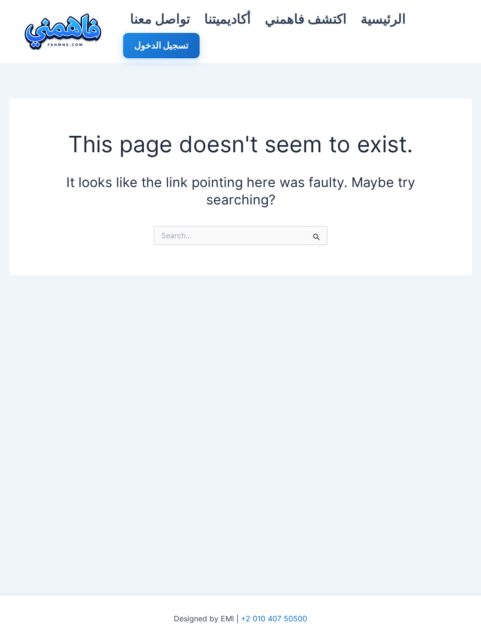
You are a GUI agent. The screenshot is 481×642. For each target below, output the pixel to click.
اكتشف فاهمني (306, 19)
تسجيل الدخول (161, 45)
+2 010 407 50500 (274, 618)
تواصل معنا (160, 19)
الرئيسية (383, 19)
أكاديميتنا (227, 19)
